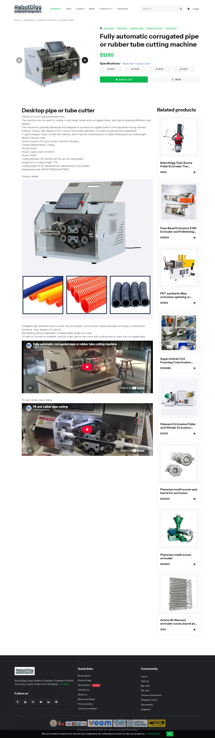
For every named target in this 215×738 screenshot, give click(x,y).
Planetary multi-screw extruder (175, 556)
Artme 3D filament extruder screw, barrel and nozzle (178, 623)
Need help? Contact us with (136, 63)
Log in (144, 676)
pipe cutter (108, 28)
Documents (147, 704)
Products (55, 8)
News (92, 8)
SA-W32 (159, 69)
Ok (169, 734)
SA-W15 (111, 69)
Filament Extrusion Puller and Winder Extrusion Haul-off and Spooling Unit (178, 427)
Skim (69, 8)
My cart (145, 690)
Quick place (88, 685)
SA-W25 (135, 69)
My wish (145, 685)
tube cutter (122, 28)
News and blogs (86, 699)
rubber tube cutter (154, 28)
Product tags (84, 680)
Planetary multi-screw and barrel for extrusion (178, 491)
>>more (64, 684)
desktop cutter (136, 28)
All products (29, 20)
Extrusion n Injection (47, 20)
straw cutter (171, 28)
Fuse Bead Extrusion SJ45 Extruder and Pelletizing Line (178, 231)
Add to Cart (125, 79)
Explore (80, 8)
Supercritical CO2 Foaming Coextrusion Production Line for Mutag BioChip (178, 364)
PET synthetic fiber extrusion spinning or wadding (175, 297)
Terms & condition (87, 708)
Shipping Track (149, 699)
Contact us (105, 8)
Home (17, 20)
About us (82, 694)
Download (122, 8)
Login (196, 8)
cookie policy (153, 733)
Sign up (145, 681)
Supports (145, 709)
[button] (188, 9)
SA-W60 (184, 69)
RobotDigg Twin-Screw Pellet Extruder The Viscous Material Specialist (176, 168)
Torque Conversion (151, 695)
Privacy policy (85, 703)
